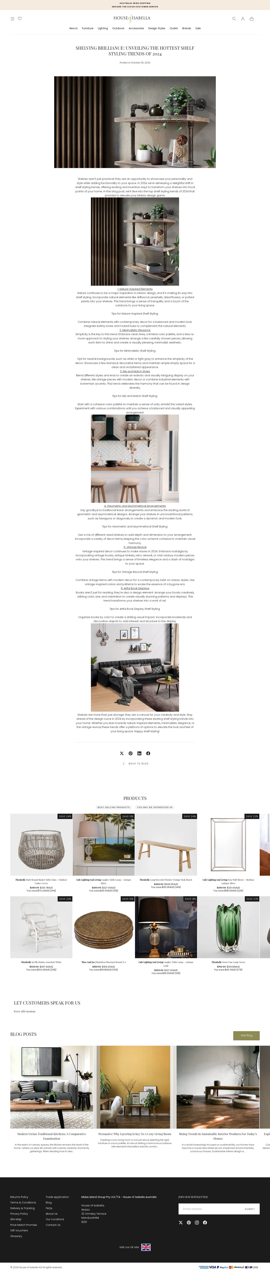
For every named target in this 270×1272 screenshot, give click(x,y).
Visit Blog (246, 1035)
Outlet (174, 28)
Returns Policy (19, 1197)
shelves (124, 338)
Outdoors (118, 28)
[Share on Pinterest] (131, 753)
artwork (147, 555)
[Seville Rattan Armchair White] (41, 927)
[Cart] (251, 19)
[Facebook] (205, 1223)
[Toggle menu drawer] (12, 19)
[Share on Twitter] (122, 753)
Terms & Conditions (23, 1202)
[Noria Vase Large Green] (228, 927)
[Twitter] (181, 1223)
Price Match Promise (23, 1225)
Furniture (87, 28)
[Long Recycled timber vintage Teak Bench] (166, 845)
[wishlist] (20, 19)
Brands (186, 28)
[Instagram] (197, 1223)
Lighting (103, 28)
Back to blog (139, 763)
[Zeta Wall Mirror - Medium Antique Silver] (228, 845)
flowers (176, 297)
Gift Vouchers (19, 1230)
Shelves (83, 179)
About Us (51, 1214)
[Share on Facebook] (148, 753)
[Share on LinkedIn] (139, 753)
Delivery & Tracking (22, 1208)
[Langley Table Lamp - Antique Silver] (104, 845)
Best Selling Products (114, 807)
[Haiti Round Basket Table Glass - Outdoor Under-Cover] (41, 845)
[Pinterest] (189, 1223)
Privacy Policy (19, 1214)
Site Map (15, 1219)
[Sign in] (243, 19)
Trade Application (57, 1197)
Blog (49, 1202)
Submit (250, 1209)
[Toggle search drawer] (234, 19)
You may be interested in (154, 807)
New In (73, 28)
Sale (198, 28)
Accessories (136, 28)
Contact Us (53, 1225)
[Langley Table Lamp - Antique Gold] (166, 927)
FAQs (49, 1208)
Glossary (16, 1236)
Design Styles (156, 28)
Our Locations (55, 1219)
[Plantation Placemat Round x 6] (104, 927)
